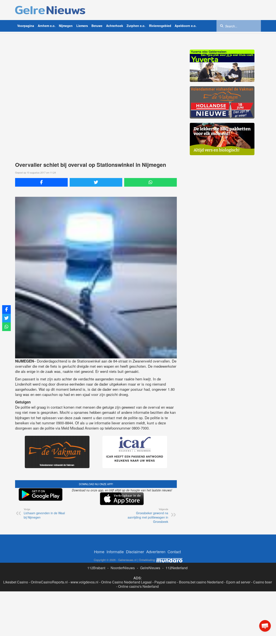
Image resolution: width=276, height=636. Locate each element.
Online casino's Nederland (138, 586)
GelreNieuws (150, 567)
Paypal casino (165, 582)
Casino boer (262, 582)
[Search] (222, 25)
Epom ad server (238, 582)
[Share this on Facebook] (41, 182)
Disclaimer (135, 551)
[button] (265, 626)
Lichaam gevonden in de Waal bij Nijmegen (44, 513)
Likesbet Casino (15, 582)
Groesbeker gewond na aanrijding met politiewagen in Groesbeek (148, 515)
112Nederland (177, 567)
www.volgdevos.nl (84, 582)
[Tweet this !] (96, 182)
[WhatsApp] (150, 182)
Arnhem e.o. (46, 25)
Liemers (82, 25)
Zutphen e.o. (136, 25)
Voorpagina (25, 25)
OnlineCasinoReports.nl (49, 582)
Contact (174, 551)
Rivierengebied (160, 25)
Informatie (115, 551)
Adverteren (155, 551)
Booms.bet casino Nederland (201, 582)
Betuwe (96, 25)
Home (99, 551)
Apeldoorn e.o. (185, 25)
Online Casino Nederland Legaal (126, 582)
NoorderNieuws (123, 567)
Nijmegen (66, 25)
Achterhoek (114, 25)
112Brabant (96, 567)
